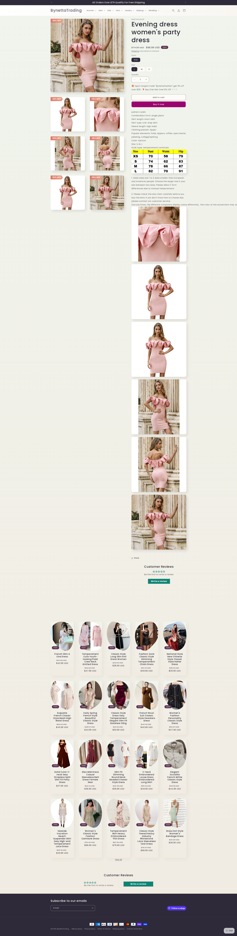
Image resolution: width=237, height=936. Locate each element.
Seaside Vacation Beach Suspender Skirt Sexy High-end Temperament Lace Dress (62, 839)
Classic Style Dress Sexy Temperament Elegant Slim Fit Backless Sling (118, 718)
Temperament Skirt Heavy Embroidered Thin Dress (118, 835)
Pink (136, 60)
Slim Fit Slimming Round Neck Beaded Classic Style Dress (118, 777)
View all (118, 859)
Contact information (134, 929)
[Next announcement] (185, 2)
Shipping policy (118, 929)
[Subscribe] (92, 908)
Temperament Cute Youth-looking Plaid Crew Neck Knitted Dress (90, 659)
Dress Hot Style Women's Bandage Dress (175, 833)
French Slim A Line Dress (62, 655)
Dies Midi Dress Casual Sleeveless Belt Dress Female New (90, 777)
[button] (91, 10)
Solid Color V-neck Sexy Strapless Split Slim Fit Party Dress (62, 777)
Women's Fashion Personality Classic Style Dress (175, 718)
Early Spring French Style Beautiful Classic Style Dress (90, 718)
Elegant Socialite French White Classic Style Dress (174, 777)
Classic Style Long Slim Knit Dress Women (118, 656)
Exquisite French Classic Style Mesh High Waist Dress (62, 717)
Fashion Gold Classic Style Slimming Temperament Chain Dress (146, 659)
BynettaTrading (63, 929)
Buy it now (158, 104)
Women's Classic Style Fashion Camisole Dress (90, 835)
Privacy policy (90, 929)
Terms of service (103, 929)
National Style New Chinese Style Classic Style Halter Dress (175, 659)
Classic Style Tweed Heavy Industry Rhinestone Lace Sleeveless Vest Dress (147, 837)
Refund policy (77, 929)
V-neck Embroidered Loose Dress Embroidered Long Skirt (146, 777)
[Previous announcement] (51, 2)
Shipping (135, 51)
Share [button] (136, 558)
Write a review (159, 581)
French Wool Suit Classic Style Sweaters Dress (146, 717)
